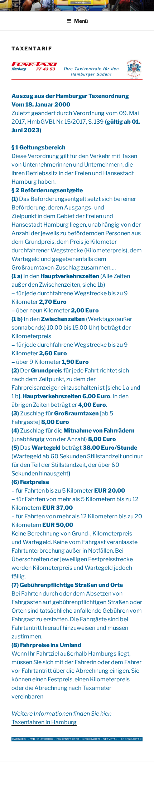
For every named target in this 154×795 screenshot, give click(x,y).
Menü (81, 21)
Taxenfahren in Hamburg (44, 722)
